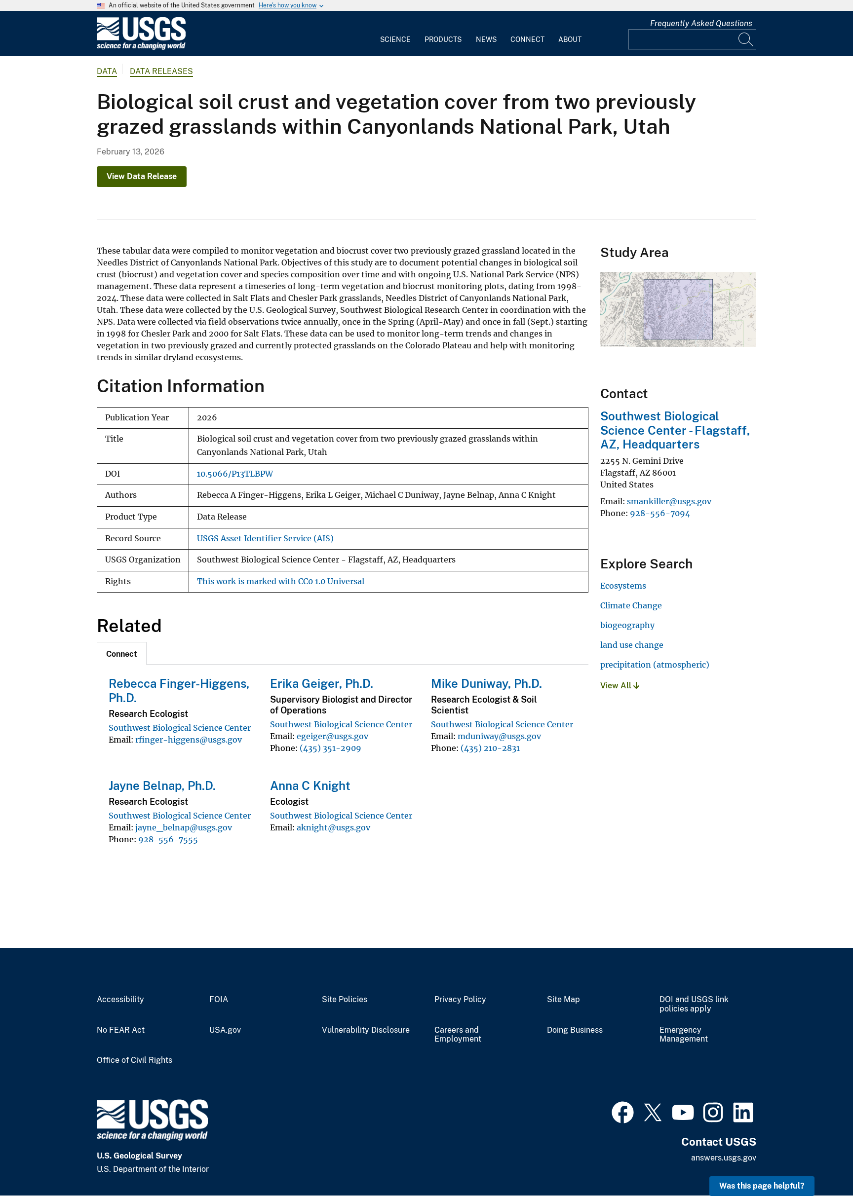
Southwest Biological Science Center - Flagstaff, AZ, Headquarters (675, 430)
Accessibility (120, 999)
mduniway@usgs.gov (499, 736)
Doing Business (575, 1030)
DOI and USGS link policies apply (694, 1004)
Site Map (563, 999)
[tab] (122, 653)
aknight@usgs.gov (333, 827)
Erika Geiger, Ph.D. (321, 683)
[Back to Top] (817, 1160)
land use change (631, 645)
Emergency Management (683, 1035)
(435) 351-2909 (330, 748)
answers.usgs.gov (723, 1157)
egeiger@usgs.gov (332, 736)
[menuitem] (395, 33)
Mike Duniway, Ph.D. (486, 683)
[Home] (141, 47)
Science (395, 39)
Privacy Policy (460, 999)
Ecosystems (623, 586)
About (570, 39)
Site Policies (344, 999)
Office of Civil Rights (134, 1060)
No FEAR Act (121, 1030)
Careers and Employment (457, 1035)
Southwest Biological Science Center (180, 728)
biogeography (627, 625)
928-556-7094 (660, 513)
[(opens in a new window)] (623, 1111)
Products (443, 39)
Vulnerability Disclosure (366, 1030)
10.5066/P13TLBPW (235, 474)
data (107, 71)
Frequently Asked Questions (701, 23)
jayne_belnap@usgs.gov (183, 827)
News (486, 39)
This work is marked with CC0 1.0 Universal (280, 581)
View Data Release (142, 176)
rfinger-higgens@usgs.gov (188, 740)
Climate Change (631, 605)
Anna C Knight (310, 785)
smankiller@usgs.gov (669, 501)
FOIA (218, 999)
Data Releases (161, 71)
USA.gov (225, 1030)
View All (616, 685)
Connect (527, 39)
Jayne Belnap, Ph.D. (162, 785)
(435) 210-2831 (490, 748)
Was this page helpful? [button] (762, 1186)
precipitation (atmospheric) (654, 665)
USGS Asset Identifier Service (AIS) (265, 538)
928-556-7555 (168, 839)
